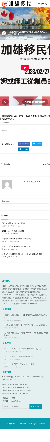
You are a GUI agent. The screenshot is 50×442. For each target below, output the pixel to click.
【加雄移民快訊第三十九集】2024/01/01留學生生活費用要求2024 (26, 334)
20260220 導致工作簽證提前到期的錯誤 (19, 356)
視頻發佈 (5, 130)
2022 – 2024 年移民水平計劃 (13, 231)
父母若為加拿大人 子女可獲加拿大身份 (16, 239)
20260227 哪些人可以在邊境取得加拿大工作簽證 (22, 349)
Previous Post (6, 164)
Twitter (38, 144)
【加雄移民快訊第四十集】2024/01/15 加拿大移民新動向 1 (26, 325)
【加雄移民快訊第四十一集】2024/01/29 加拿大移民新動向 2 (25, 316)
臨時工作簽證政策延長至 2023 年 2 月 (16, 246)
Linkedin (25, 149)
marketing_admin (32, 181)
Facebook (25, 144)
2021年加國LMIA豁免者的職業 (13, 223)
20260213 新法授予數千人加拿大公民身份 (20, 364)
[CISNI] (17, 3)
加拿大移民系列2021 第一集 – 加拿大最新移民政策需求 (23, 254)
